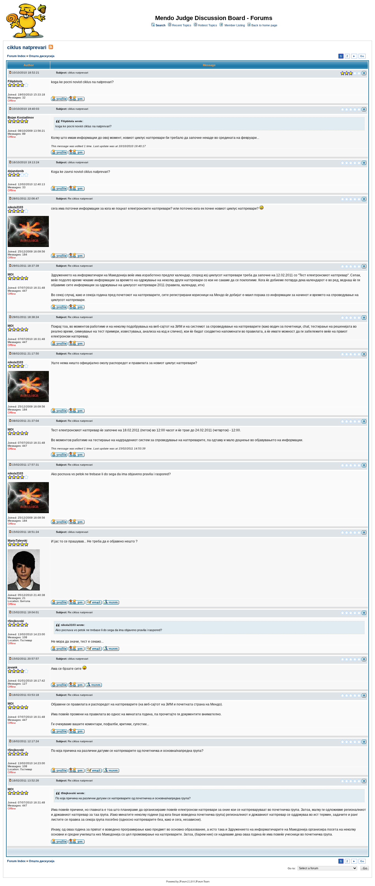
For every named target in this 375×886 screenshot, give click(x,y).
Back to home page (264, 25)
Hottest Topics (207, 25)
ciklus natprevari (26, 47)
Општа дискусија (41, 56)
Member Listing (235, 25)
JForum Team (202, 881)
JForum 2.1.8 (185, 881)
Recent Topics (181, 25)
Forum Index (16, 56)
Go (362, 56)
